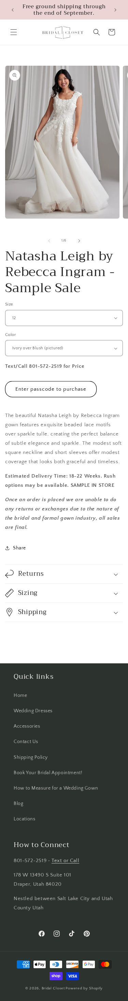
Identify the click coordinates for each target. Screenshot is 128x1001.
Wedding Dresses (33, 711)
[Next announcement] (115, 9)
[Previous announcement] (12, 9)
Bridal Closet (53, 988)
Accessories (27, 726)
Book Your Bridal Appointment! (48, 773)
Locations (24, 819)
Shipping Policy (31, 757)
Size (9, 304)
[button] (13, 32)
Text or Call (65, 860)
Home (20, 695)
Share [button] (19, 548)
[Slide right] (79, 240)
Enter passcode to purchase (50, 389)
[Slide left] (49, 240)
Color (10, 334)
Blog (18, 803)
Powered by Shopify (84, 988)
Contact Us (26, 741)
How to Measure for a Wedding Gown (56, 788)
